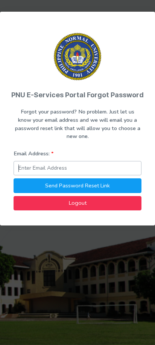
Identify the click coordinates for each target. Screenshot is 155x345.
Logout (78, 203)
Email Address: (34, 153)
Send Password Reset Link (77, 185)
